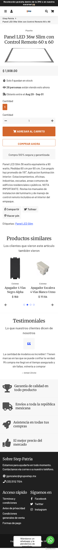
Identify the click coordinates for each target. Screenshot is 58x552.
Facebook (40, 498)
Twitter (38, 503)
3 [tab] (30, 305)
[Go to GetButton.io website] (50, 549)
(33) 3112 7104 (14, 481)
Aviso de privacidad (14, 508)
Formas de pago (12, 523)
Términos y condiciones (10, 500)
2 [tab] (27, 305)
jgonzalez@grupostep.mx (21, 476)
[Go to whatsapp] (50, 540)
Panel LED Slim (24, 223)
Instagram (40, 509)
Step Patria (8, 18)
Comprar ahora (29, 143)
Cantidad (8, 101)
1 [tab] (24, 305)
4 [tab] (34, 305)
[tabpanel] (15, 277)
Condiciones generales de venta (14, 515)
